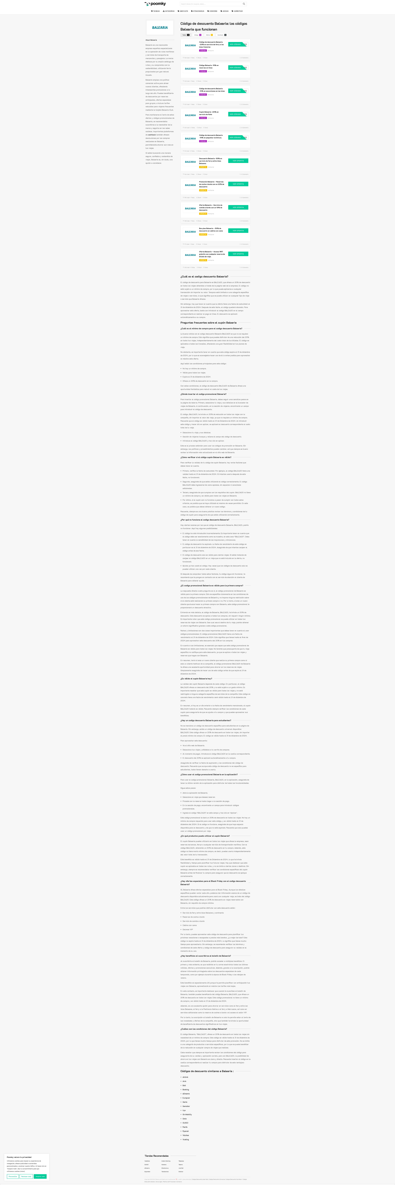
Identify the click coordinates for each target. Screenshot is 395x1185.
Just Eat (181, 1168)
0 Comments (244, 57)
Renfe (185, 1127)
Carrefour (238, 11)
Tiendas (156, 11)
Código (197, 35)
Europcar (186, 1098)
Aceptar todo (40, 1176)
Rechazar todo (26, 1176)
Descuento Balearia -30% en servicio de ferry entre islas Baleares (210, 160)
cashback (152, 134)
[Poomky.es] (155, 3)
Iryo (184, 1110)
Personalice (13, 1176)
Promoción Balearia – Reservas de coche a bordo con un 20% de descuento (211, 184)
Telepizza (181, 1161)
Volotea (186, 1135)
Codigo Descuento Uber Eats (200, 1179)
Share (199, 57)
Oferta (209, 35)
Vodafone (147, 1161)
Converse (213, 11)
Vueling (186, 1139)
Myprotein (147, 1171)
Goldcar (181, 1171)
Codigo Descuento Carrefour (234, 1179)
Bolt (184, 1085)
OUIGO (185, 1122)
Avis (184, 1081)
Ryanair (186, 1131)
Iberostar (186, 1106)
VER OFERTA (238, 161)
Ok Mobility (187, 1114)
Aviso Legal (159, 1181)
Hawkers (163, 1164)
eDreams (186, 1093)
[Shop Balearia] (160, 28)
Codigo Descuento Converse (217, 1179)
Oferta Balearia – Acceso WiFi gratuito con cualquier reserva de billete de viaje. (212, 254)
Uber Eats (183, 11)
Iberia (185, 1102)
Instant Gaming (165, 1161)
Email (205, 57)
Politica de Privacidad (169, 1181)
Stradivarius (198, 11)
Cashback (222, 35)
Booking (186, 1089)
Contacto (179, 1181)
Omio (185, 1118)
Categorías (169, 11)
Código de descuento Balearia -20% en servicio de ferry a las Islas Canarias (211, 44)
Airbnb (185, 1077)
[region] (26, 1167)
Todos (185, 35)
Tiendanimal (165, 1171)
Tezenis (181, 1164)
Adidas (225, 11)
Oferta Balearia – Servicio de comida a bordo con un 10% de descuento (210, 207)
